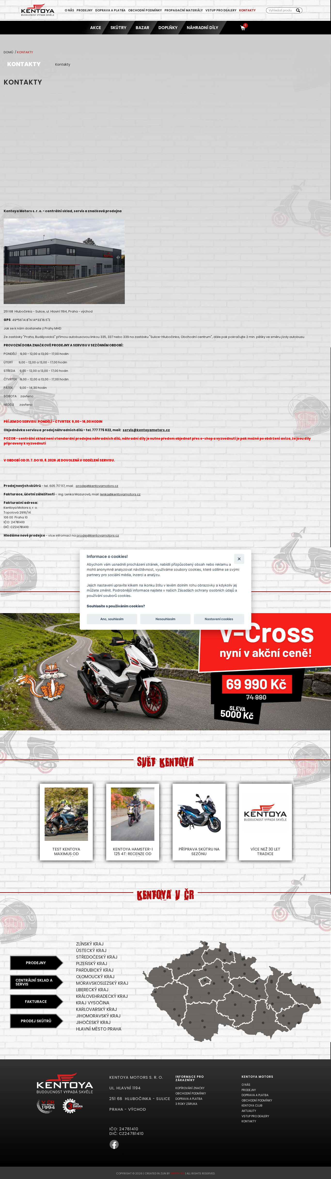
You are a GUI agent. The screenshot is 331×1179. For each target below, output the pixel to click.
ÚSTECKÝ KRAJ (91, 950)
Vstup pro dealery (220, 10)
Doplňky (168, 28)
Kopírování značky (190, 1088)
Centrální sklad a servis (34, 982)
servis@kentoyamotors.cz (146, 430)
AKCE (95, 28)
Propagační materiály (184, 10)
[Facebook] (114, 1148)
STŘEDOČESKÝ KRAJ (97, 957)
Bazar (142, 28)
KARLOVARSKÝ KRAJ (96, 1009)
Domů (9, 52)
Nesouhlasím (165, 619)
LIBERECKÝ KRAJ (92, 990)
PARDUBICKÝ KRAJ (95, 970)
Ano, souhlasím (112, 619)
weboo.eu (177, 1173)
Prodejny (85, 10)
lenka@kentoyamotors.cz (120, 494)
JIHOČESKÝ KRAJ (93, 1022)
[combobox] (280, 10)
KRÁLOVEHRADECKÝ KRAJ (102, 996)
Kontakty (247, 10)
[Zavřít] (239, 559)
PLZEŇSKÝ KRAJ (91, 963)
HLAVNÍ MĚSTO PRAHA (98, 1029)
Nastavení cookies (219, 619)
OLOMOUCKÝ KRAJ (95, 977)
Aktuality (249, 1111)
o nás (69, 10)
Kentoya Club (252, 1105)
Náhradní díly (202, 28)
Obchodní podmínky (145, 10)
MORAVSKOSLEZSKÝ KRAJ (102, 983)
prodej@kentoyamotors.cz (97, 486)
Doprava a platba (110, 10)
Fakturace (36, 1001)
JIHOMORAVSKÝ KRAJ (98, 1016)
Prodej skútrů (36, 1020)
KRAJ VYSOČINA (92, 1003)
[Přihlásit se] (234, 27)
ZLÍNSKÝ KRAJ (90, 944)
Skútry (118, 28)
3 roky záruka (186, 1104)
